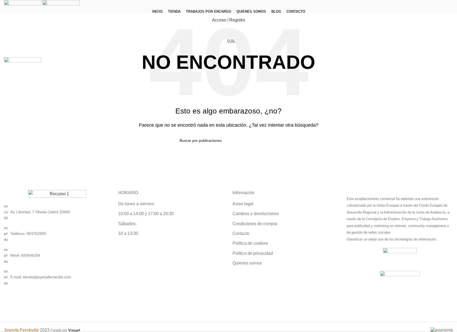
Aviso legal (242, 204)
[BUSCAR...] (275, 140)
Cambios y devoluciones (255, 213)
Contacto (240, 233)
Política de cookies (250, 243)
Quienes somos (247, 263)
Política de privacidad (252, 253)
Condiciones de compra (254, 223)
